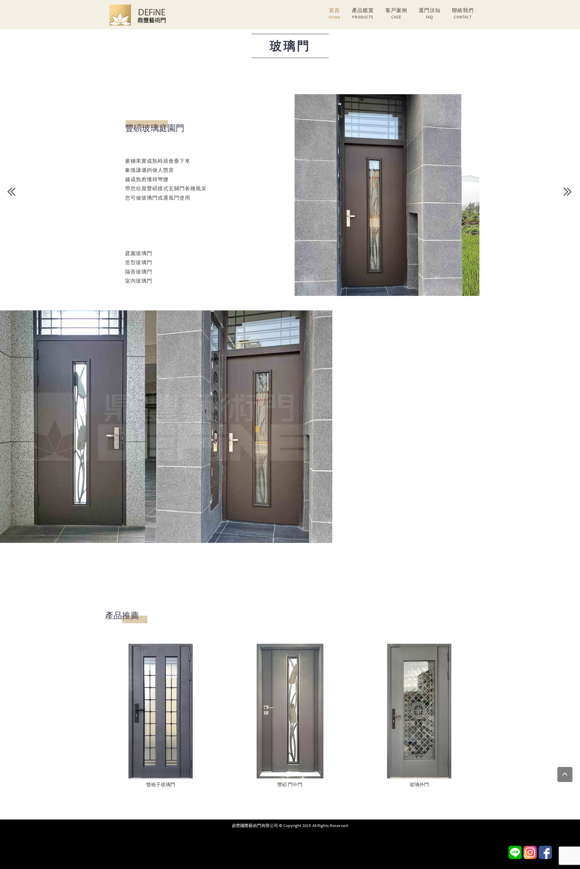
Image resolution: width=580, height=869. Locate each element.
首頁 (334, 13)
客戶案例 (396, 13)
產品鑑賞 (363, 13)
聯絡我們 (463, 13)
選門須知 (429, 13)
